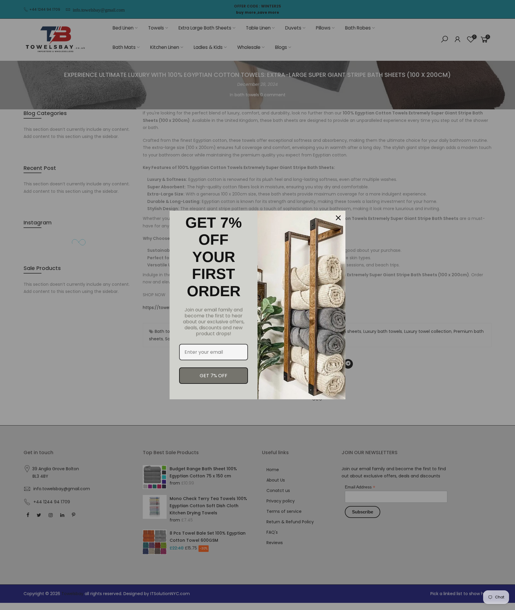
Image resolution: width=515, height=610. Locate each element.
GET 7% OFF (213, 375)
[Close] (338, 218)
